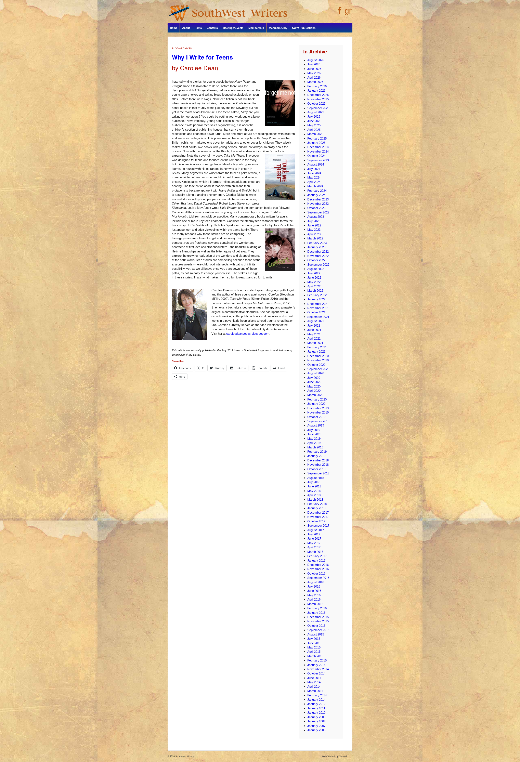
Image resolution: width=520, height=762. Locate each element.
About (186, 27)
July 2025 (313, 116)
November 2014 (318, 669)
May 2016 (314, 595)
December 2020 (318, 356)
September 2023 (318, 212)
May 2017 (314, 543)
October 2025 (316, 103)
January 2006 (316, 730)
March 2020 (315, 395)
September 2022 (318, 264)
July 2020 (313, 377)
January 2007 (316, 725)
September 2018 (318, 473)
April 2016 (314, 599)
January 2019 (316, 456)
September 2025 (318, 108)
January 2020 (316, 403)
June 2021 (314, 329)
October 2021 (316, 312)
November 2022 (318, 256)
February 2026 (317, 86)
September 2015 (318, 630)
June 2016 (314, 590)
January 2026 (316, 90)
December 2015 (318, 617)
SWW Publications (303, 27)
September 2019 (318, 421)
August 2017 (315, 530)
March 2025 (315, 134)
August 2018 (315, 477)
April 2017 (314, 547)
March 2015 (315, 656)
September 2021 (318, 316)
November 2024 (318, 151)
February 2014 (317, 695)
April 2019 (314, 443)
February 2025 (317, 138)
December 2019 (318, 408)
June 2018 (314, 486)
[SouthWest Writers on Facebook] (339, 13)
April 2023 (314, 234)
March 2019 (315, 447)
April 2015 (314, 651)
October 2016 (316, 573)
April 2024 (314, 182)
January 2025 (316, 142)
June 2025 (314, 121)
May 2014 (314, 682)
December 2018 (318, 460)
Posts (198, 27)
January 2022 (316, 299)
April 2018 (314, 495)
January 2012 (316, 704)
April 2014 (314, 686)
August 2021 (315, 321)
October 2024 (316, 155)
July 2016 (313, 586)
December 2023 (318, 199)
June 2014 (314, 678)
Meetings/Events (233, 27)
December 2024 (318, 147)
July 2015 (313, 638)
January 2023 (316, 247)
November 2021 (318, 308)
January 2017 (316, 560)
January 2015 (316, 665)
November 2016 (318, 569)
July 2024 (313, 169)
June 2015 (314, 643)
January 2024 (316, 195)
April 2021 (314, 338)
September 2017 (318, 525)
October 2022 (316, 260)
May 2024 (314, 177)
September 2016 (318, 577)
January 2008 (316, 721)
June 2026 (314, 68)
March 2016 (315, 604)
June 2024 (314, 173)
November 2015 (318, 621)
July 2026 (313, 64)
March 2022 (315, 290)
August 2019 (315, 425)
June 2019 (314, 434)
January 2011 (316, 708)
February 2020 (317, 399)
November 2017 (318, 516)
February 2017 (317, 556)
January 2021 (316, 351)
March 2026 (315, 81)
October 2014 (316, 673)
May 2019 (314, 438)
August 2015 (315, 634)
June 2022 (314, 277)
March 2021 (315, 342)
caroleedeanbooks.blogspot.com (247, 333)
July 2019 (313, 430)
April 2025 (314, 129)
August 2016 (315, 582)
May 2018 (314, 490)
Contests (212, 27)
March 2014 (315, 691)
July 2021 (313, 325)
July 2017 (313, 534)
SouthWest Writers (184, 756)
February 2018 (317, 503)
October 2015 (316, 625)
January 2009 (316, 717)
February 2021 (317, 347)
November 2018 (318, 464)
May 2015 (314, 647)
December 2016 (318, 564)
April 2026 (314, 77)
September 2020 (318, 369)
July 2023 (313, 221)
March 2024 (315, 186)
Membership (256, 27)
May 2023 (314, 229)
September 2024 (318, 160)
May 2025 (314, 125)
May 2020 (314, 386)
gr (348, 10)
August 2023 (315, 216)
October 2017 (316, 521)
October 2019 (316, 417)
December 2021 (318, 303)
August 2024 (315, 164)
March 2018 (315, 499)
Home (173, 27)
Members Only (278, 27)
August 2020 (315, 373)
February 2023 (317, 243)
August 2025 (315, 112)
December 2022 (318, 251)
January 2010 (316, 712)
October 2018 (316, 469)
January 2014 (316, 699)
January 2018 (316, 508)
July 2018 (313, 482)
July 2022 (313, 273)
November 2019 (318, 412)
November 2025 (318, 99)
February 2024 (317, 190)
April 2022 (314, 286)
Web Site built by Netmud (334, 756)
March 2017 (315, 551)
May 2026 (314, 73)
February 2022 (317, 295)
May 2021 (314, 334)
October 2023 (316, 208)
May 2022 (314, 282)
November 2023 (318, 203)
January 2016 (316, 612)
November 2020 (318, 360)
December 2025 (318, 94)
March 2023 (315, 238)
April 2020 (314, 390)
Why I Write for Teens (202, 57)
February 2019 (317, 451)
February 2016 (317, 608)
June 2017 (314, 538)
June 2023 (314, 225)
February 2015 (317, 660)
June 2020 (314, 382)
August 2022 (315, 269)
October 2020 (316, 364)
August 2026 (315, 60)
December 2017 (318, 512)
